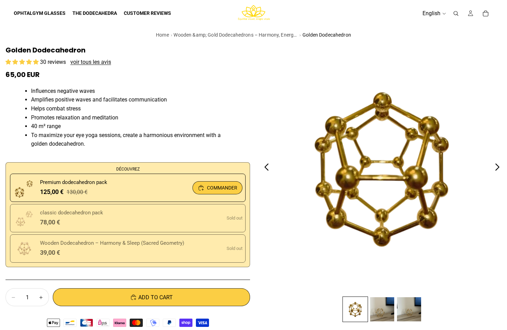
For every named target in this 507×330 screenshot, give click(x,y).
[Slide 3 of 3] (409, 309)
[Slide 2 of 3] (382, 309)
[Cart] (485, 13)
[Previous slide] (264, 168)
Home (162, 35)
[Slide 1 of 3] (355, 309)
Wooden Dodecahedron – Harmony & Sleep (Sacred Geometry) (112, 243)
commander (222, 188)
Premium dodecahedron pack (73, 182)
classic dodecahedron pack (71, 213)
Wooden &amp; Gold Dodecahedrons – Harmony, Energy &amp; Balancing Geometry (235, 35)
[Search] (456, 13)
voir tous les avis (90, 62)
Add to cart (155, 297)
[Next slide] (499, 168)
